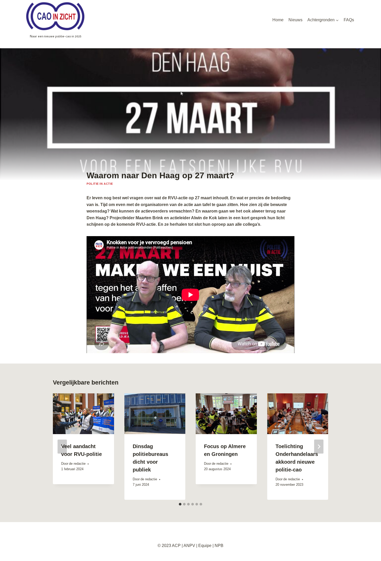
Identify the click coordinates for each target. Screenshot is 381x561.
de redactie (77, 464)
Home (278, 20)
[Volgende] (318, 447)
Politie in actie (100, 183)
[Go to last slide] (62, 447)
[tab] (180, 504)
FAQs (349, 20)
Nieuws (295, 20)
